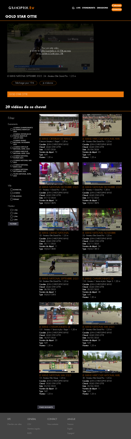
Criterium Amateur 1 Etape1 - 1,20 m (53, 141)
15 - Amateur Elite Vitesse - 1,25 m (52, 378)
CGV (29, 424)
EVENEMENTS (88, 8)
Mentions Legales (33, 429)
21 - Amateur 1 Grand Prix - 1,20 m (53, 190)
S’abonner (116, 5)
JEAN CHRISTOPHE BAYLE (58, 144)
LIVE (78, 8)
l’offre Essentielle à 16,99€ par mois (55, 50)
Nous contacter (52, 424)
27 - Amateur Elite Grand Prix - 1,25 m (97, 329)
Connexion (116, 9)
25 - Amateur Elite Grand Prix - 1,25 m (97, 235)
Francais (70, 424)
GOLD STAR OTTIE (53, 147)
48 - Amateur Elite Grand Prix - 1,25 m (97, 141)
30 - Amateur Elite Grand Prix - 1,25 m (97, 378)
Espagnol (70, 433)
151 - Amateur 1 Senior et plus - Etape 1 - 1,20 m (58, 329)
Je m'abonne (48, 83)
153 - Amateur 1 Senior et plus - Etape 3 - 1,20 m (101, 281)
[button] (13, 224)
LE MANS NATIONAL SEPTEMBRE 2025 (58, 278)
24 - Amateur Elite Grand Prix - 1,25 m (53, 281)
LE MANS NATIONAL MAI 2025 (98, 326)
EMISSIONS (102, 8)
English (70, 429)
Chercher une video (14, 424)
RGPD (29, 433)
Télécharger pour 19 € (24, 83)
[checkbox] (21, 129)
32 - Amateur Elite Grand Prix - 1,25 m (53, 235)
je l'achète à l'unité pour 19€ (51, 53)
